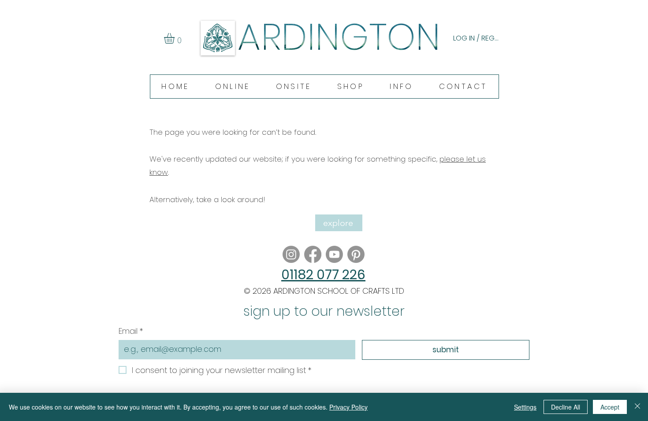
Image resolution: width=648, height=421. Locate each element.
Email (131, 330)
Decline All (565, 407)
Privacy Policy (348, 407)
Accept (609, 407)
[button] (175, 38)
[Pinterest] (356, 254)
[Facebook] (312, 254)
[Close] (637, 407)
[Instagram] (291, 254)
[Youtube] (334, 254)
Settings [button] (525, 407)
